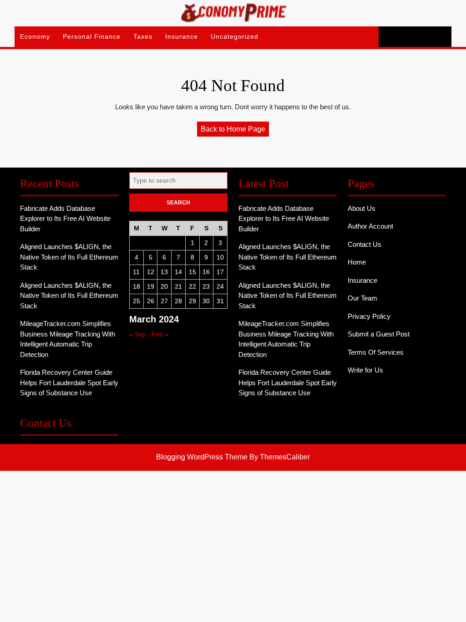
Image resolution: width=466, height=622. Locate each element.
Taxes (142, 36)
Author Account (370, 226)
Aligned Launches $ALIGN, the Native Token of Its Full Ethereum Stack (69, 257)
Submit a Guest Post (379, 334)
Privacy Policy (369, 316)
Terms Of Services (376, 352)
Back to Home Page (235, 131)
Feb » (160, 334)
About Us (361, 208)
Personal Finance (92, 36)
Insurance (181, 36)
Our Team (362, 298)
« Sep (137, 334)
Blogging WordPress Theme (202, 457)
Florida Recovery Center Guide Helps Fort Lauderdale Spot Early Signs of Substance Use (69, 382)
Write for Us (365, 370)
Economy (35, 36)
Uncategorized (234, 36)
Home (357, 262)
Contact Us (364, 244)
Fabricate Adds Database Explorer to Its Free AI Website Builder (65, 218)
